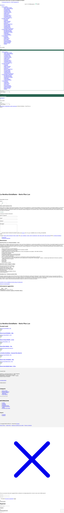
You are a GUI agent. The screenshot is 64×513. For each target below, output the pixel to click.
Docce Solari (6, 39)
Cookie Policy (8, 425)
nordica (28, 235)
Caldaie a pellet (7, 13)
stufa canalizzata (48, 235)
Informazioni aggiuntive (6, 238)
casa (21, 235)
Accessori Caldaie (7, 25)
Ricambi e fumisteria (5, 18)
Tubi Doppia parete (7, 27)
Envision (17, 423)
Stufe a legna (6, 59)
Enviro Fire (6, 19)
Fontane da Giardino (7, 41)
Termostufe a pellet (7, 11)
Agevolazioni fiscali (5, 405)
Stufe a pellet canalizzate (8, 8)
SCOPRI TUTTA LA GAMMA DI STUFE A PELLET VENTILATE (11, 282)
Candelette (6, 20)
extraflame (24, 235)
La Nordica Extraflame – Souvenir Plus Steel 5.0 (11, 353)
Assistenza (4, 404)
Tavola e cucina (7, 38)
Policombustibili (7, 9)
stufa (38, 235)
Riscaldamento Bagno (8, 31)
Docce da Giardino (7, 40)
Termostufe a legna (7, 16)
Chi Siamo (4, 403)
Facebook (4, 414)
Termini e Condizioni (28, 425)
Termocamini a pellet (7, 12)
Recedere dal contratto (6, 408)
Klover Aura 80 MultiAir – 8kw (6, 333)
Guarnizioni (6, 23)
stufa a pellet (42, 235)
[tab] (33, 237)
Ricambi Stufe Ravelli (4, 396)
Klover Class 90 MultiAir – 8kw (7, 359)
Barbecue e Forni (7, 43)
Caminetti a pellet (7, 10)
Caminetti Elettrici (7, 79)
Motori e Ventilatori (7, 21)
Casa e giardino (5, 394)
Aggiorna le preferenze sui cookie (18, 425)
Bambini (5, 89)
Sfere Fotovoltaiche (7, 42)
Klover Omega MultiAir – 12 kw (7, 339)
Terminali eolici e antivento (8, 28)
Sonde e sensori (7, 22)
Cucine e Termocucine (8, 17)
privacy (23, 232)
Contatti (3, 402)
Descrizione (4, 237)
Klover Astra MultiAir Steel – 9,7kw (8, 366)
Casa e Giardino (5, 35)
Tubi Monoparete (7, 26)
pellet (31, 235)
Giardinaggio (6, 37)
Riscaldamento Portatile (8, 32)
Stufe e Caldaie (5, 6)
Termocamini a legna (7, 15)
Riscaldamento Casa (7, 30)
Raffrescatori (6, 33)
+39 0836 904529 (3, 96)
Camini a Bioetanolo (7, 34)
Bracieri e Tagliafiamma (8, 69)
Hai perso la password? (9, 498)
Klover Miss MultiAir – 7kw (6, 346)
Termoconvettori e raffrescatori (7, 29)
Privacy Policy (2, 425)
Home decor (6, 36)
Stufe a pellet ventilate (8, 7)
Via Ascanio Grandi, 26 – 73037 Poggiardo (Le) (10, 2)
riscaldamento (34, 235)
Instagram (4, 415)
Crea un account (2, 501)
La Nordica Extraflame (57, 235)
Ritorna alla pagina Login (4, 510)
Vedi (1, 330)
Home (1, 106)
